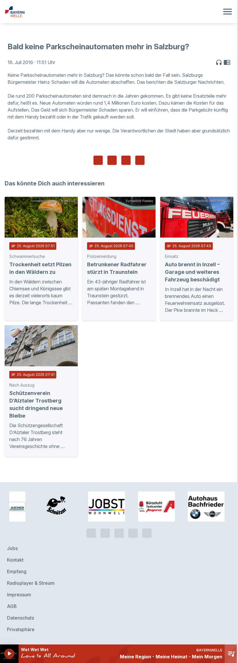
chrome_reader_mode (226, 62)
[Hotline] (91, 533)
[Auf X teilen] (112, 160)
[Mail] (147, 533)
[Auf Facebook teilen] (98, 160)
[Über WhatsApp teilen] (126, 160)
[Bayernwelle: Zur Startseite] (112, 11)
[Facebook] (119, 533)
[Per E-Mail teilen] (140, 160)
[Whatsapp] (105, 533)
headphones (218, 62)
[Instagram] (133, 533)
